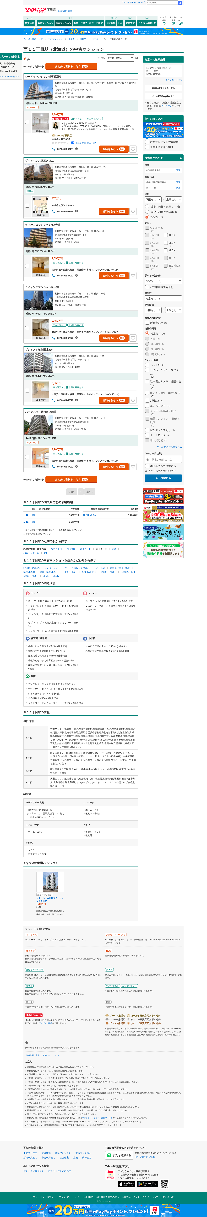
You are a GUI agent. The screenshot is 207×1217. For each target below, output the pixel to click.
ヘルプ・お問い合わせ (162, 1197)
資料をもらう (113, 149)
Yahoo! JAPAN (129, 2)
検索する (166, 478)
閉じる (88, 55)
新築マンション (46, 23)
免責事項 (126, 1197)
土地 (120, 23)
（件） (30, 515)
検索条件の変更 (154, 158)
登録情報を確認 (65, 10)
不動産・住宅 (30, 1152)
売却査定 (130, 23)
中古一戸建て (96, 23)
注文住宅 (110, 23)
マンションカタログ (33, 1170)
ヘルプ (141, 2)
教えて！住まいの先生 (59, 1170)
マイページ (166, 105)
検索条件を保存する (106, 53)
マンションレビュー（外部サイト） (97, 1117)
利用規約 (88, 1197)
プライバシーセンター (70, 1197)
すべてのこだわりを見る (169, 446)
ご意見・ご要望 (141, 1197)
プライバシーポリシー (44, 1197)
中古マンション (63, 23)
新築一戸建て (80, 23)
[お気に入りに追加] (132, 149)
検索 (180, 3)
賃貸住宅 (29, 23)
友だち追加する (122, 1155)
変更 (178, 170)
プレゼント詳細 (45, 1023)
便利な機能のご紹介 (145, 1156)
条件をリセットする (174, 80)
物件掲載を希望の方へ (108, 1197)
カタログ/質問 (145, 23)
